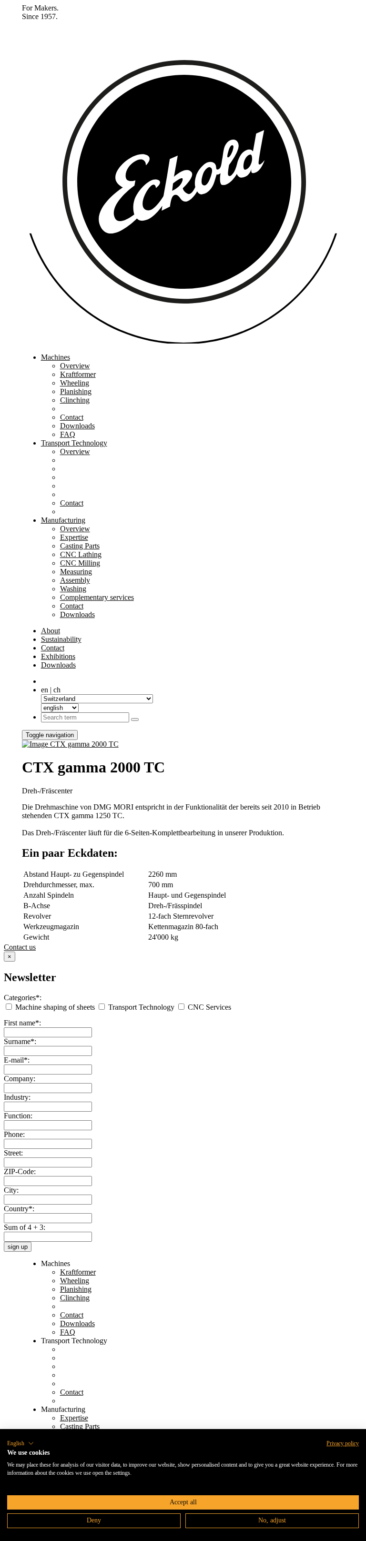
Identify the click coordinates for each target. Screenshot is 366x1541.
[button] (20, 1443)
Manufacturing (63, 520)
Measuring (76, 572)
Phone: (14, 1134)
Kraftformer (78, 374)
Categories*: (22, 998)
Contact (71, 417)
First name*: (22, 1023)
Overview (75, 366)
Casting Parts (80, 546)
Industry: (17, 1097)
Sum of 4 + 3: (24, 1227)
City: (11, 1190)
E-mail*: (17, 1060)
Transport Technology (74, 443)
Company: (19, 1079)
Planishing (76, 391)
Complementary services (97, 597)
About (50, 631)
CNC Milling (80, 563)
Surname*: (20, 1041)
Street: (13, 1153)
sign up (18, 1246)
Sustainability (61, 639)
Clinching (75, 400)
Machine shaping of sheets (55, 1007)
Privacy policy (342, 1443)
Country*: (19, 1209)
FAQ (67, 434)
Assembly (75, 580)
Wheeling (74, 383)
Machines (55, 357)
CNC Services (208, 1007)
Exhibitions (58, 656)
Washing (73, 589)
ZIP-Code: (20, 1171)
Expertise (74, 537)
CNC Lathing (81, 554)
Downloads (77, 426)
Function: (18, 1116)
